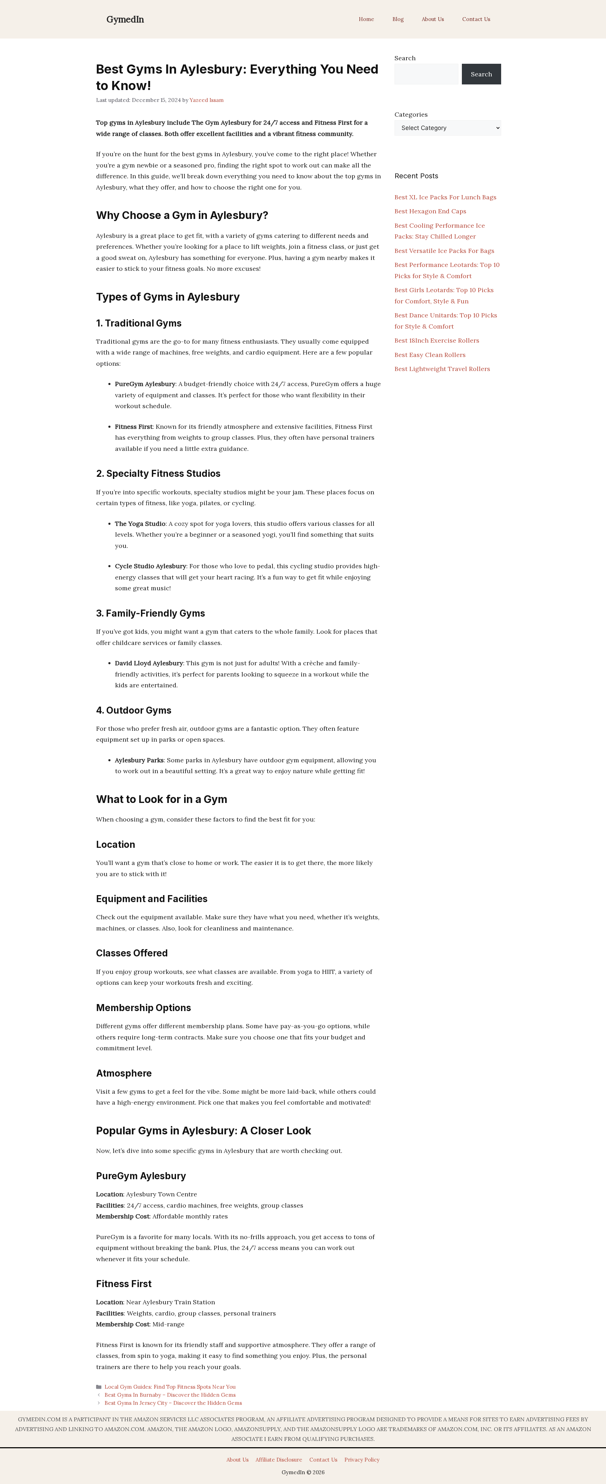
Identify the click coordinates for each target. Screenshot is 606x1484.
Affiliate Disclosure (279, 1459)
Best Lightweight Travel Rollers (442, 369)
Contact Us (476, 19)
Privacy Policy (361, 1459)
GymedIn (125, 19)
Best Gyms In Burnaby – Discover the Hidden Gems (170, 1395)
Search (405, 58)
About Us (433, 19)
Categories (411, 114)
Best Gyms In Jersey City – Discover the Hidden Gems (173, 1403)
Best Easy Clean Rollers (430, 355)
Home (366, 19)
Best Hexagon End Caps (430, 211)
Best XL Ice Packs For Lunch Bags (446, 197)
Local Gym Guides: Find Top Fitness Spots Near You (170, 1386)
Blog (398, 19)
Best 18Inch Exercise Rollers (437, 340)
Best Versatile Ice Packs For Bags (444, 251)
